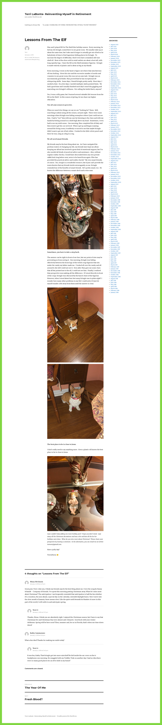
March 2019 (114, 218)
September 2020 (116, 182)
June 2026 (114, 48)
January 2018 (115, 245)
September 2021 (116, 158)
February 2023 (115, 125)
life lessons (36, 57)
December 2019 (115, 200)
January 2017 (114, 269)
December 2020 (116, 176)
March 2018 (114, 241)
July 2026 (113, 46)
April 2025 (114, 76)
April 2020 (114, 192)
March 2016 (114, 288)
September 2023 (116, 111)
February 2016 (115, 290)
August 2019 (114, 208)
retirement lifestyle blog (32, 59)
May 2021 (114, 166)
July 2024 (113, 92)
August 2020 (114, 184)
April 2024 (114, 98)
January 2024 (115, 103)
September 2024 (116, 88)
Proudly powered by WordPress (67, 716)
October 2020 (115, 180)
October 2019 (114, 204)
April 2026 (114, 52)
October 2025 (115, 64)
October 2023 (115, 109)
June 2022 (114, 141)
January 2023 (115, 127)
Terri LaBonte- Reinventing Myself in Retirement (58, 14)
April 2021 (114, 168)
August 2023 (114, 113)
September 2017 (115, 253)
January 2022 (115, 151)
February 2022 (115, 149)
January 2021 (115, 174)
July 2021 (113, 162)
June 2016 (113, 282)
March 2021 (114, 170)
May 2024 (114, 96)
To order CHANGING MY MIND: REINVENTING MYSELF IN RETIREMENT (70, 25)
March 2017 (114, 265)
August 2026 (114, 44)
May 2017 (113, 261)
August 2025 (114, 68)
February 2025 (115, 80)
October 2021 (115, 157)
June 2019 (113, 212)
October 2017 (114, 251)
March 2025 (114, 78)
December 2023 (115, 105)
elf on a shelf (28, 57)
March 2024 (114, 99)
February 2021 (115, 172)
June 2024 (114, 94)
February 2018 (115, 243)
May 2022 (114, 143)
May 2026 (114, 50)
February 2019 (115, 219)
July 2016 (113, 280)
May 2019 (113, 214)
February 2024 (115, 101)
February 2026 (115, 56)
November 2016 (115, 273)
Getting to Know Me (32, 25)
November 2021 (115, 155)
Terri (26, 52)
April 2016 (114, 286)
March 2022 (114, 147)
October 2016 (114, 275)
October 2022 (115, 133)
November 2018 (115, 225)
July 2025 (113, 70)
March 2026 (114, 54)
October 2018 (115, 227)
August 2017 (114, 255)
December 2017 (115, 247)
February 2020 (115, 196)
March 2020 (114, 194)
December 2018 (115, 223)
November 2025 (115, 62)
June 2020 (114, 188)
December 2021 (115, 153)
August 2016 (114, 278)
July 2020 (113, 186)
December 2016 (115, 271)
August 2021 (114, 160)
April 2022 (114, 145)
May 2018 (113, 237)
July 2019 (113, 210)
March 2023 (114, 123)
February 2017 (115, 267)
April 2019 (114, 216)
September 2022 (116, 135)
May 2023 (114, 119)
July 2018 (113, 233)
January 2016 (114, 292)
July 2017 (113, 257)
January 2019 (114, 221)
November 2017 (115, 249)
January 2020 (115, 198)
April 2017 (114, 263)
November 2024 (115, 84)
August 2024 (114, 90)
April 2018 (114, 239)
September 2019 (116, 206)
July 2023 (113, 115)
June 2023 (114, 117)
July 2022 (113, 139)
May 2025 (114, 74)
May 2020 (114, 190)
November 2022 (115, 131)
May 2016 (113, 284)
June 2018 (114, 235)
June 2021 (114, 164)
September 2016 (116, 277)
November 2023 (115, 107)
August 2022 (114, 137)
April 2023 (114, 121)
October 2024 (115, 86)
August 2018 (114, 231)
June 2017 (113, 259)
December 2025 (115, 60)
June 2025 (114, 72)
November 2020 (115, 178)
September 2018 (116, 229)
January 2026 (115, 58)
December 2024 (116, 82)
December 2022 (115, 129)
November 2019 (115, 202)
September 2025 (116, 66)
